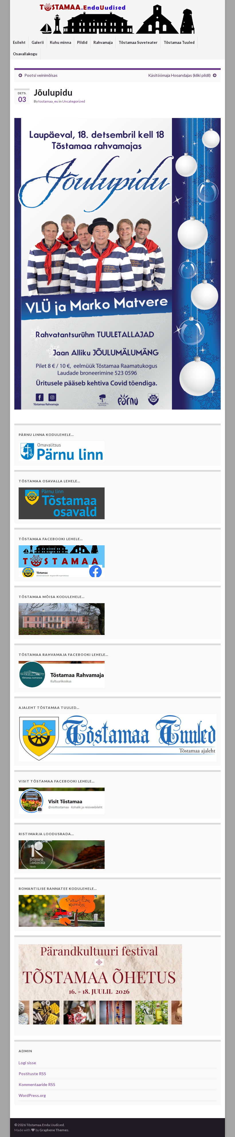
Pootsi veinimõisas (41, 75)
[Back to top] (222, 1124)
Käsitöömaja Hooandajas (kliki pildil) (179, 75)
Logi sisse (27, 1062)
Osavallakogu (25, 54)
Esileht (19, 42)
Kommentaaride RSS (37, 1084)
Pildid (82, 42)
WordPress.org (32, 1095)
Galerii (38, 42)
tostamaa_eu (48, 101)
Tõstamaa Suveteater (138, 42)
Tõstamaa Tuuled (179, 42)
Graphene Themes (54, 1130)
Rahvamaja (103, 42)
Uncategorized (73, 101)
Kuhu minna (60, 42)
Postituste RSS (32, 1073)
